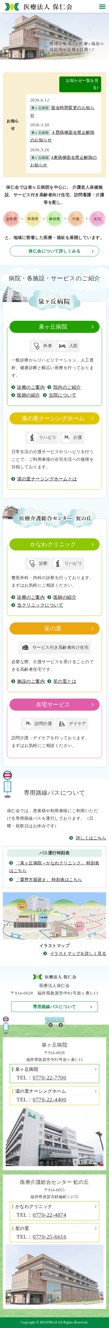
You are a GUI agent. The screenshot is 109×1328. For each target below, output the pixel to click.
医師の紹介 (28, 395)
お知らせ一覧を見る (82, 84)
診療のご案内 (31, 387)
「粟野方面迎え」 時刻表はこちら (49, 879)
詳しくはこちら (91, 838)
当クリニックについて (40, 605)
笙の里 (53, 628)
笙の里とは (65, 681)
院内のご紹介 (67, 387)
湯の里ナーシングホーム (53, 418)
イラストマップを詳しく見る (78, 953)
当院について (62, 395)
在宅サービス (53, 705)
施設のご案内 (31, 681)
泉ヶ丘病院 (53, 327)
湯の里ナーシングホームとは (47, 478)
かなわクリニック (53, 544)
